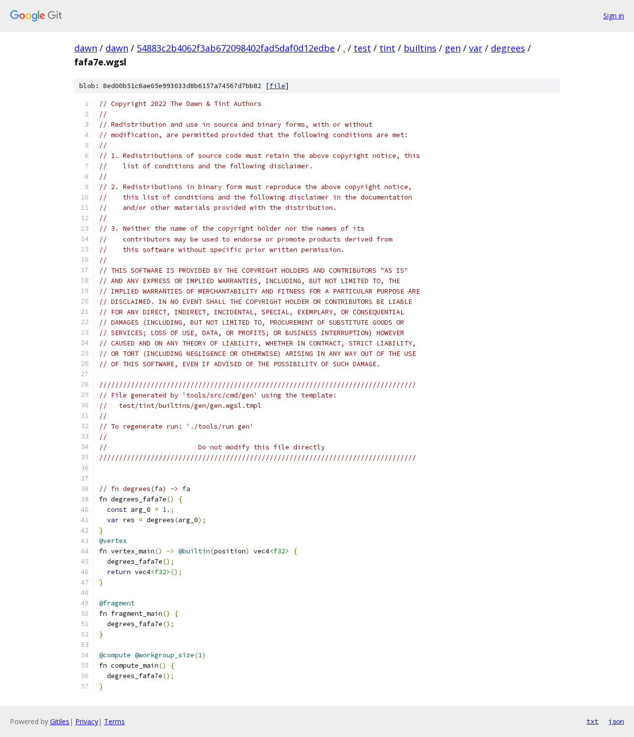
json (616, 721)
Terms (114, 721)
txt (592, 721)
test (362, 48)
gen (453, 48)
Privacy (86, 721)
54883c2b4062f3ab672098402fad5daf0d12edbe (236, 48)
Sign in (613, 15)
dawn (85, 48)
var (475, 48)
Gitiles (59, 721)
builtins (420, 48)
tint (387, 48)
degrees (508, 48)
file (277, 86)
